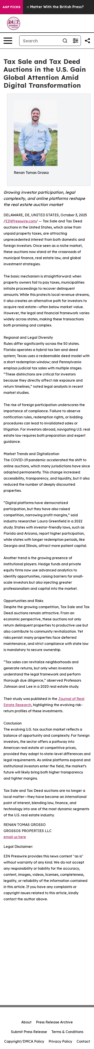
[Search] (65, 41)
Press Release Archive (54, 1022)
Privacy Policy (60, 1041)
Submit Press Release (29, 1032)
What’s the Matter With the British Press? (47, 7)
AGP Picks (11, 7)
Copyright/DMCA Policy (24, 1041)
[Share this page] (87, 40)
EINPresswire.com (20, 221)
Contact (83, 1041)
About (26, 1022)
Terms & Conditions (67, 1032)
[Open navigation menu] (7, 40)
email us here (14, 837)
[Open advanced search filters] (75, 41)
